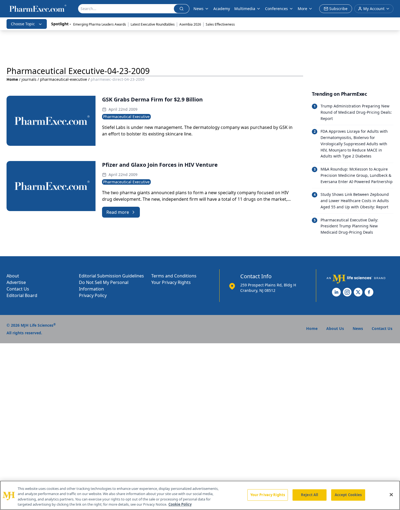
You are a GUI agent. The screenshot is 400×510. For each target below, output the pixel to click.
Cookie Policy (180, 504)
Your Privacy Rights (171, 282)
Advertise (16, 282)
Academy (221, 8)
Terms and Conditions (173, 276)
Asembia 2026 (190, 24)
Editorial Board (22, 295)
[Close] (391, 494)
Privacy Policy (93, 295)
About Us (335, 328)
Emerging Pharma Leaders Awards (99, 24)
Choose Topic (23, 23)
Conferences (276, 8)
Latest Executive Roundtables (153, 24)
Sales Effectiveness (220, 24)
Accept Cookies (348, 494)
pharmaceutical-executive (63, 79)
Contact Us (18, 289)
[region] (200, 495)
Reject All (309, 494)
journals (28, 79)
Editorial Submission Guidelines (111, 276)
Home (12, 79)
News (198, 8)
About (13, 276)
